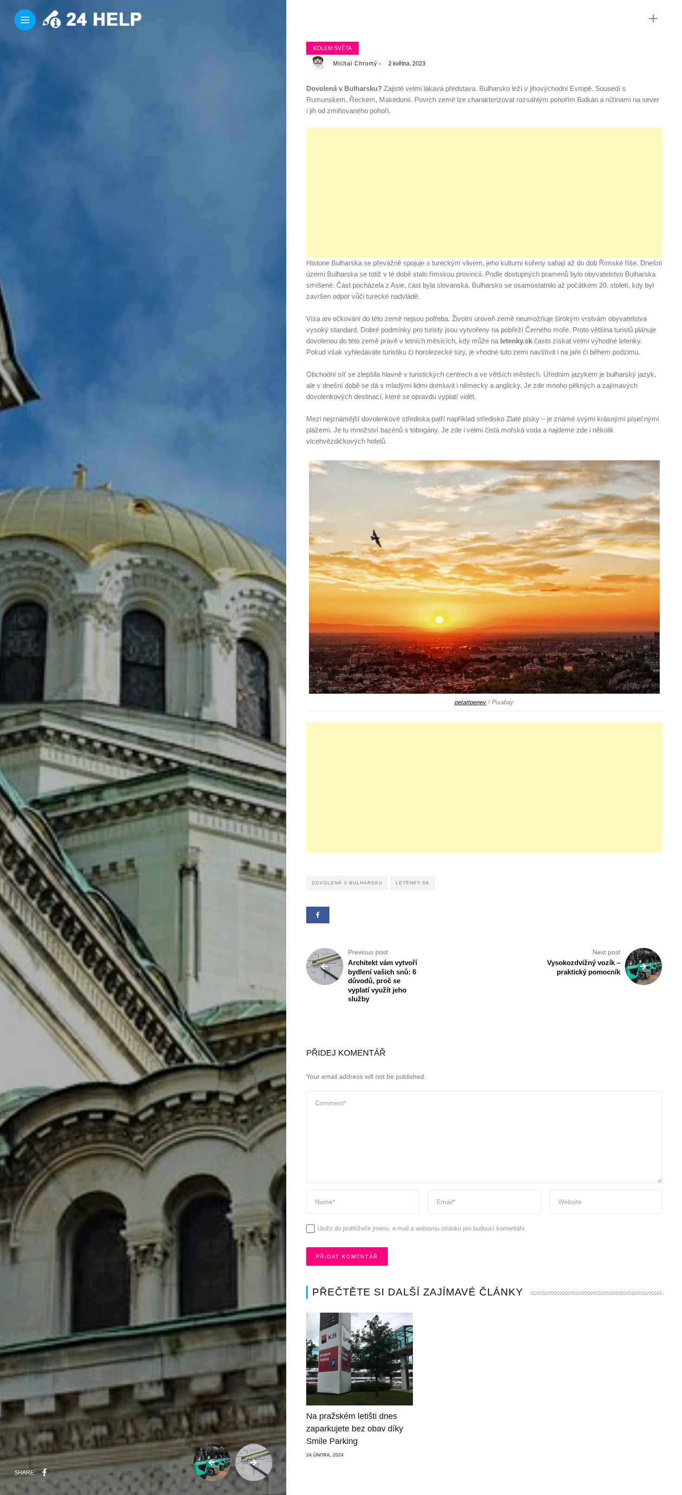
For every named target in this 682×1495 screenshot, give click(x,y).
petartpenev (470, 702)
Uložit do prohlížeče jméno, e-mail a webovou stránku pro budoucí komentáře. (422, 1228)
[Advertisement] (484, 193)
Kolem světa (332, 48)
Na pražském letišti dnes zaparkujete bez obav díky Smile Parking (354, 1428)
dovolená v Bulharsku (347, 882)
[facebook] (44, 1472)
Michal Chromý (355, 63)
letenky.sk (413, 882)
